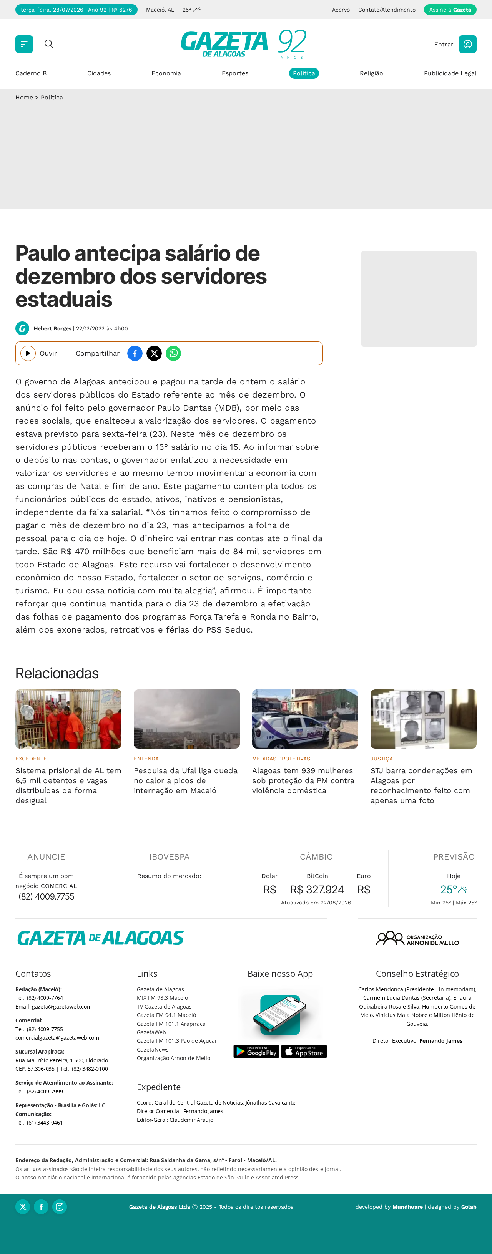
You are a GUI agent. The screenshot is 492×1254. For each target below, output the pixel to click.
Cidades (99, 73)
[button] (468, 44)
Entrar (444, 44)
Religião (371, 73)
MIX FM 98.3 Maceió (162, 997)
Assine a (450, 10)
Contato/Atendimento (387, 10)
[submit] (49, 44)
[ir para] (280, 1015)
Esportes (235, 73)
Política (304, 73)
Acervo (341, 10)
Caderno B (31, 73)
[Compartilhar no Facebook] (135, 353)
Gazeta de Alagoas (160, 989)
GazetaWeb (151, 1032)
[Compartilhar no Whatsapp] (173, 353)
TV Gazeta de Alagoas (164, 1006)
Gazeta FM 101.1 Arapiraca (171, 1023)
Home (24, 97)
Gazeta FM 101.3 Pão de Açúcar (177, 1040)
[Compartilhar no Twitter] (154, 353)
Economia (166, 73)
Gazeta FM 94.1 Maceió (166, 1015)
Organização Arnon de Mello (173, 1058)
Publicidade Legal (450, 73)
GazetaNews (153, 1049)
